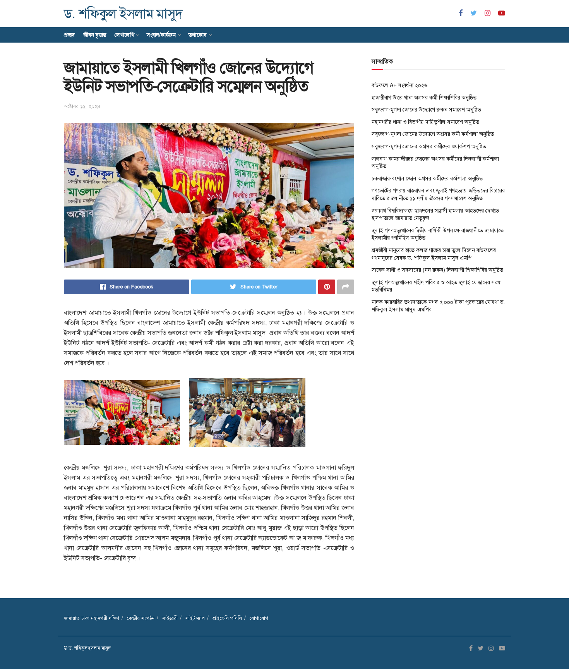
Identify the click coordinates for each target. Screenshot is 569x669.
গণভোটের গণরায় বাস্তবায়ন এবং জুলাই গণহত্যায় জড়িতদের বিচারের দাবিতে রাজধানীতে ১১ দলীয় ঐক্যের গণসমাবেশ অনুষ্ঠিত (438, 194)
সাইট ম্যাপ (195, 618)
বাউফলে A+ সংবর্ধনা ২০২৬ (399, 85)
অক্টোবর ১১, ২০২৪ (82, 106)
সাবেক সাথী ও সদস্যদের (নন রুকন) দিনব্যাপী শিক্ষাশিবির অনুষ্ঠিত (437, 269)
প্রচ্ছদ (69, 34)
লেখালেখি (124, 34)
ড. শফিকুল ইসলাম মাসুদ (123, 14)
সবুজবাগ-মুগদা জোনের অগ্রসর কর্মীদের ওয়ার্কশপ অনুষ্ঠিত (429, 146)
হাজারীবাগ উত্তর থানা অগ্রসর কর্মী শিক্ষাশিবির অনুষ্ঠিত (424, 97)
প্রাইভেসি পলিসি (227, 618)
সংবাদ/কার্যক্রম (161, 34)
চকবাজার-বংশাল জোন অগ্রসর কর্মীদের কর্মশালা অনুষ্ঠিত (427, 178)
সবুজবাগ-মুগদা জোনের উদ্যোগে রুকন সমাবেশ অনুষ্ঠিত (426, 109)
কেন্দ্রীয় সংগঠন (140, 618)
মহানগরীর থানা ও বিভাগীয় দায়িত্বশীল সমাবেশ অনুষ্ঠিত (425, 121)
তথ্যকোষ (198, 34)
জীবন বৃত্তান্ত (94, 34)
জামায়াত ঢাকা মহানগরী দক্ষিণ (91, 618)
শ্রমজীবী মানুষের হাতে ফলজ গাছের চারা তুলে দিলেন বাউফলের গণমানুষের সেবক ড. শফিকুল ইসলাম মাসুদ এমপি (434, 254)
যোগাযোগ (259, 618)
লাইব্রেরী (170, 618)
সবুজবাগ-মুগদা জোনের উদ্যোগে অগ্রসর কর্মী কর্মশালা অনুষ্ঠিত (433, 133)
